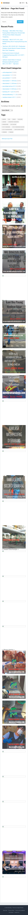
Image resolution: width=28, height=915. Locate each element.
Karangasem (5, 124)
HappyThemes (20, 907)
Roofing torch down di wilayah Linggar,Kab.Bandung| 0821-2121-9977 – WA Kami (13, 55)
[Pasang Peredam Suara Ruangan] (14, 562)
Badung (4, 119)
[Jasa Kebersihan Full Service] (14, 762)
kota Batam (13, 124)
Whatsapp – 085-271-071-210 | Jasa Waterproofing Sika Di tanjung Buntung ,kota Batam (14, 41)
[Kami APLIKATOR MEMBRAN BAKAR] (14, 361)
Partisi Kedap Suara (19, 129)
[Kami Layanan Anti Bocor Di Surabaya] (14, 386)
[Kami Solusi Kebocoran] (14, 336)
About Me (5, 910)
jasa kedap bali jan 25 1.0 (9, 86)
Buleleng (20, 119)
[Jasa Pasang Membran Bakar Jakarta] (14, 311)
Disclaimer (11, 912)
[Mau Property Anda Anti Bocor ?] (14, 512)
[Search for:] (9, 21)
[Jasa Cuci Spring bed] (14, 712)
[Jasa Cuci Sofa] (14, 662)
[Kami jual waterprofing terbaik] (14, 161)
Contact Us (16, 912)
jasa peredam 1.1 (7, 78)
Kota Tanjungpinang (7, 129)
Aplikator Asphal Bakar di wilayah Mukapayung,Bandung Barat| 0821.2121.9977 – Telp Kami (11, 62)
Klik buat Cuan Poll (7, 138)
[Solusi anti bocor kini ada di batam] (14, 461)
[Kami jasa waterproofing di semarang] (14, 436)
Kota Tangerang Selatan (18, 127)
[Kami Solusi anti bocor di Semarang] (14, 486)
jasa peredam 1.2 (7, 75)
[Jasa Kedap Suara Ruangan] (14, 787)
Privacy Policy (11, 910)
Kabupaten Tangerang (14, 121)
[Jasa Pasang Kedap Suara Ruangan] (14, 812)
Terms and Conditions (20, 910)
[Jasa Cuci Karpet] (14, 687)
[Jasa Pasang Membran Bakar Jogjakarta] (14, 411)
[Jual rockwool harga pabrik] (14, 637)
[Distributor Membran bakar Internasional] (14, 186)
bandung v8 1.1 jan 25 (8, 92)
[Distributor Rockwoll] (14, 587)
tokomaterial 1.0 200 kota (9, 89)
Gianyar (4, 121)
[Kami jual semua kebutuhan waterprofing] (14, 537)
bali (9, 119)
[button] (22, 3)
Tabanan (11, 132)
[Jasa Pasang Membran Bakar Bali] (14, 236)
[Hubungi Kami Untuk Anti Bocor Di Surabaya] (14, 286)
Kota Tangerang (6, 127)
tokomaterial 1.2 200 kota (9, 83)
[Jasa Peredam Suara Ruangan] (14, 837)
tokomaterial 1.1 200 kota (9, 80)
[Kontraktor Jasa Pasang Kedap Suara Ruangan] (14, 887)
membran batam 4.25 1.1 (9, 97)
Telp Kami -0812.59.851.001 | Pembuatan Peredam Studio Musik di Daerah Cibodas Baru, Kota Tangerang (13, 48)
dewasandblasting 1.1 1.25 (9, 94)
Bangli (14, 119)
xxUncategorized (7, 72)
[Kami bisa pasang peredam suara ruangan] (14, 612)
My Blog (10, 907)
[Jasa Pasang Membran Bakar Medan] (14, 261)
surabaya (4, 132)
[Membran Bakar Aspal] (14, 211)
